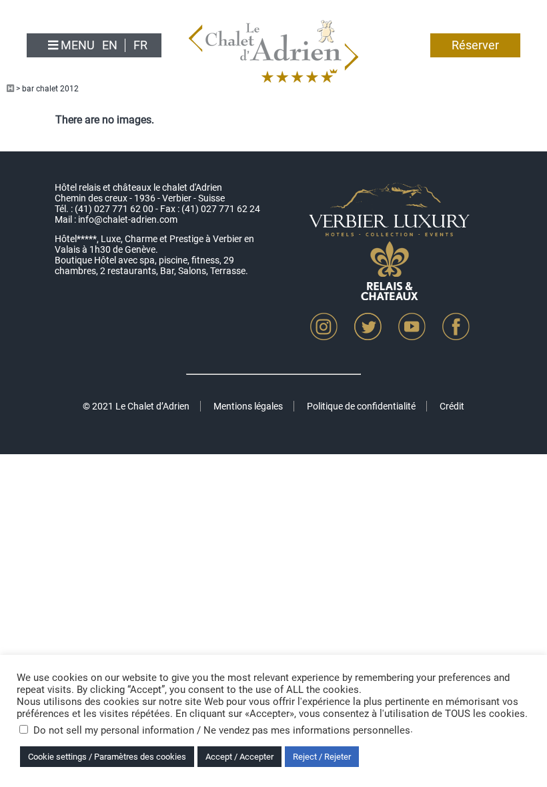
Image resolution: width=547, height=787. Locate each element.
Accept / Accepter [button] (239, 757)
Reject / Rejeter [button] (322, 757)
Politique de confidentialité (361, 406)
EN (109, 45)
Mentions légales (248, 406)
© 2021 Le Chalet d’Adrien (136, 406)
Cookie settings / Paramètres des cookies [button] (107, 757)
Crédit (452, 406)
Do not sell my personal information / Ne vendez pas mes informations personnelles (221, 730)
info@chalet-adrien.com (127, 219)
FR (140, 45)
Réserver (475, 45)
